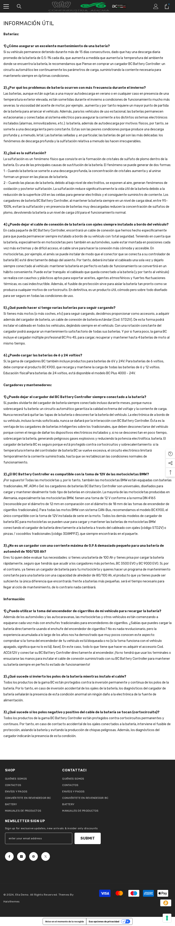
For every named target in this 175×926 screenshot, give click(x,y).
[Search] (19, 6)
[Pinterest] (33, 856)
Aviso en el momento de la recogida (64, 921)
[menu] (6, 6)
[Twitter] (45, 856)
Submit (87, 838)
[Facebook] (9, 856)
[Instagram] (21, 856)
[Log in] (155, 6)
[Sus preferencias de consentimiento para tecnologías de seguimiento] (167, 918)
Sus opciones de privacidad (104, 921)
